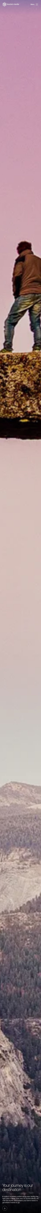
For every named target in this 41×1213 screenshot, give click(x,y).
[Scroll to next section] (4, 1208)
